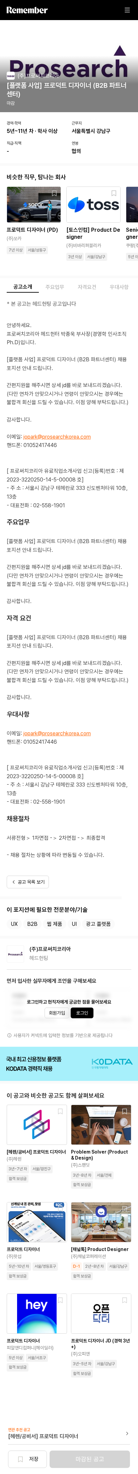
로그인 (82, 1013)
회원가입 (57, 1013)
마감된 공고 (90, 1459)
